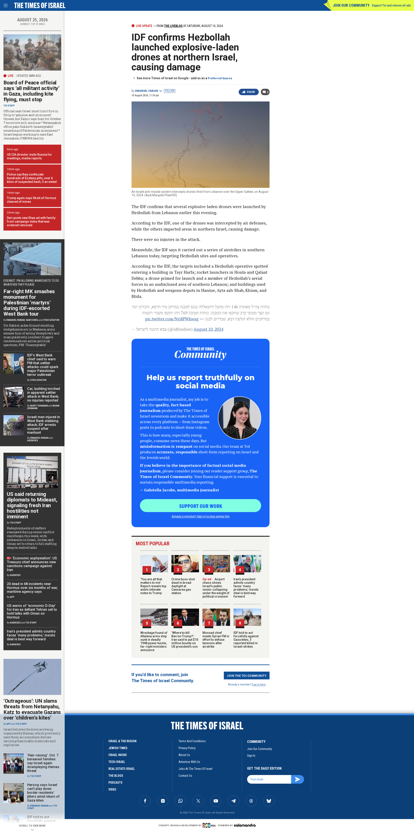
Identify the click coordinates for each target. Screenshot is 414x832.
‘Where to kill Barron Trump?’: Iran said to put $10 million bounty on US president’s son (184, 639)
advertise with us (189, 762)
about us (184, 755)
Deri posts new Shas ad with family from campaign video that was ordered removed (31, 221)
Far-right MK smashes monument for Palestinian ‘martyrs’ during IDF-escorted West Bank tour (29, 303)
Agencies (32, 440)
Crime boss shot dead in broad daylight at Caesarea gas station (183, 586)
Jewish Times (117, 748)
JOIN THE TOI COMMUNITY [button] (246, 675)
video (112, 789)
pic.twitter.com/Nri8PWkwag (172, 318)
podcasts (115, 782)
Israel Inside (117, 755)
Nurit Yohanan (39, 406)
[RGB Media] (210, 825)
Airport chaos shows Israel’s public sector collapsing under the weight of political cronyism (215, 587)
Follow (169, 90)
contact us (185, 775)
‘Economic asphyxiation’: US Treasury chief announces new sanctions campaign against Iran (32, 564)
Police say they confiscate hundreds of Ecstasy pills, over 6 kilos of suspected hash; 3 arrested (32, 178)
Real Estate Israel (121, 768)
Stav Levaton (51, 320)
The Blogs (115, 775)
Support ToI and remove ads (391, 5)
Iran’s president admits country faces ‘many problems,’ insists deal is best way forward (246, 587)
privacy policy (187, 748)
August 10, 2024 (208, 329)
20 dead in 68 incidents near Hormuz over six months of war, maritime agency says (32, 588)
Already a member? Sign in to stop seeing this (200, 516)
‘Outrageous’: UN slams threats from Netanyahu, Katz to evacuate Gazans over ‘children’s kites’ (32, 709)
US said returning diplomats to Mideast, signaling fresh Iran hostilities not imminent (32, 505)
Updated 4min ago (29, 76)
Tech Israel (116, 762)
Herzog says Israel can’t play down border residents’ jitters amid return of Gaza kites (43, 792)
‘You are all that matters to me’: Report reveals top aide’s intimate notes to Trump (153, 586)
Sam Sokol (32, 320)
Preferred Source (220, 78)
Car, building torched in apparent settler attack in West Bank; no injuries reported (43, 394)
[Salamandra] (245, 825)
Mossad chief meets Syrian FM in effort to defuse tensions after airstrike (215, 639)
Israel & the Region (122, 741)
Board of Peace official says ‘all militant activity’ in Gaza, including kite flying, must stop (31, 91)
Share (251, 91)
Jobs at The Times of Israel (195, 768)
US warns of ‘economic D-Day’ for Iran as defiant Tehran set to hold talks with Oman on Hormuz (32, 611)
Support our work (200, 506)
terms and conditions (192, 741)
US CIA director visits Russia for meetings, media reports (29, 156)
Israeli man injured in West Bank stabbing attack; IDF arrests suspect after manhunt (43, 425)
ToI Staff (9, 105)
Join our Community (351, 5)
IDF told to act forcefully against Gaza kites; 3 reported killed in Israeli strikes (246, 639)
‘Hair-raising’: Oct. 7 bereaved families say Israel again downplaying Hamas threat (43, 763)
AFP (12, 597)
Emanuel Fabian (146, 90)
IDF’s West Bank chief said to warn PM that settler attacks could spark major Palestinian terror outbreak (42, 365)
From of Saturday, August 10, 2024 (189, 26)
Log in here (259, 684)
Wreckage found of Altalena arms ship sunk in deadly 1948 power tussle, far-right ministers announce (153, 641)
